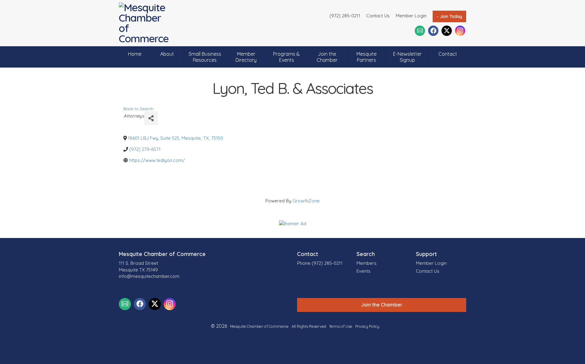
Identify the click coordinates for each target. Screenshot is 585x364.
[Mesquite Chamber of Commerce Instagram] (460, 31)
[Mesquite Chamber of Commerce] (145, 23)
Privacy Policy (367, 326)
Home (134, 54)
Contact (447, 54)
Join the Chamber (327, 57)
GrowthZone (306, 201)
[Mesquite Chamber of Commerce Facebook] (433, 31)
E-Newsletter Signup (407, 57)
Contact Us (378, 16)
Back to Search (138, 108)
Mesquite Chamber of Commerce (259, 326)
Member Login (411, 16)
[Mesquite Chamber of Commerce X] (446, 31)
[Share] (151, 118)
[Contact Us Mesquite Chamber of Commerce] (420, 31)
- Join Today (449, 16)
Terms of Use (340, 326)
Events (363, 271)
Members (366, 263)
